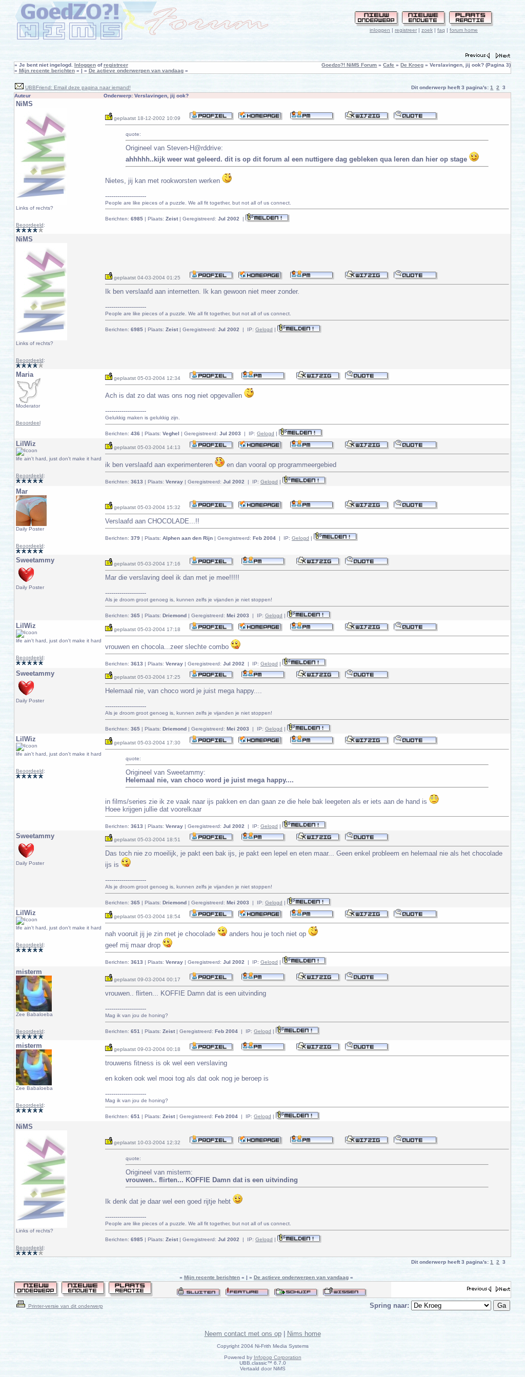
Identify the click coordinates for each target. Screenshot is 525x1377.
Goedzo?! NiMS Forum (349, 65)
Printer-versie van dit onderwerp (65, 1306)
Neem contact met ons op (243, 1334)
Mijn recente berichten (47, 70)
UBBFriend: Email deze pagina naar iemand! (78, 87)
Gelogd (264, 329)
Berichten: (124, 218)
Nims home (304, 1334)
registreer (406, 30)
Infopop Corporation (277, 1357)
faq (441, 30)
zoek (427, 30)
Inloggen (85, 65)
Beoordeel (28, 423)
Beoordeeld (30, 225)
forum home (464, 30)
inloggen (380, 30)
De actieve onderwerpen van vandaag (136, 70)
